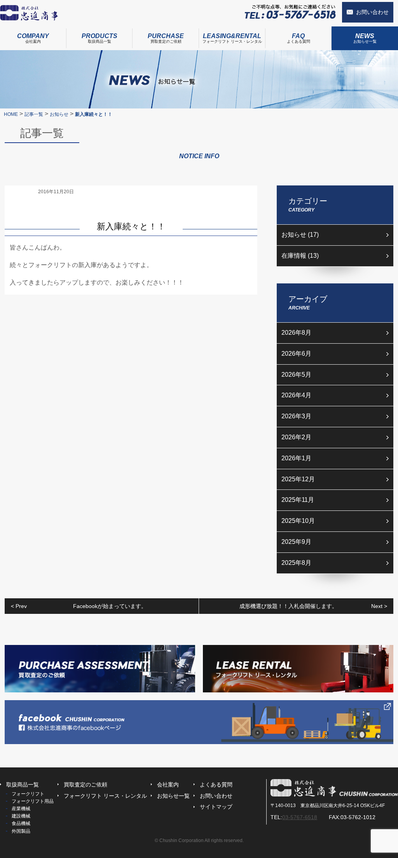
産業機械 (21, 808)
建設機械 (21, 816)
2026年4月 (296, 395)
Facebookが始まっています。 (79, 606)
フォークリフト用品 (33, 801)
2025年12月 (298, 479)
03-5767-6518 (299, 817)
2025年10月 (298, 520)
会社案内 (33, 38)
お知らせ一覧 (365, 38)
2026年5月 (296, 374)
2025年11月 (297, 499)
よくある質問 (298, 38)
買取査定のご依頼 (166, 38)
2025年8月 (296, 562)
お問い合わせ (372, 12)
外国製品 (21, 831)
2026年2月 (296, 437)
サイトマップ (216, 807)
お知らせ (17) (300, 234)
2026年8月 (296, 332)
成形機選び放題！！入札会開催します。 (313, 606)
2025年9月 (296, 541)
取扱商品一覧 (99, 38)
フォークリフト (28, 794)
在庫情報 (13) (300, 255)
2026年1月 (296, 458)
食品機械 (21, 823)
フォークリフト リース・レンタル (232, 38)
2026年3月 (296, 416)
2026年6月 (296, 353)
